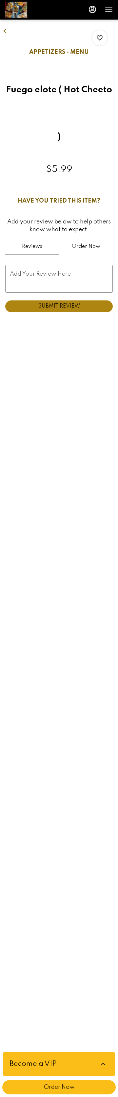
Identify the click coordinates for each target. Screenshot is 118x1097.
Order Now (59, 1087)
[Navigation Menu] (109, 9)
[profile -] (92, 9)
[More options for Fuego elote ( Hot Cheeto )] (100, 38)
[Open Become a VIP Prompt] (103, 1064)
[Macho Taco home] (34, 10)
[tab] (32, 246)
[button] (8, 31)
